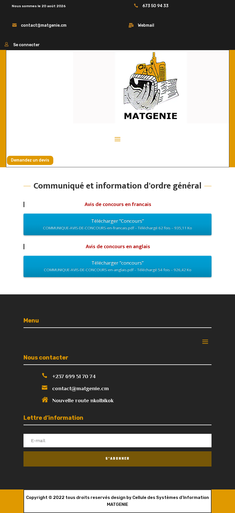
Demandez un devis (30, 160)
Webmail (146, 25)
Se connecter (26, 44)
